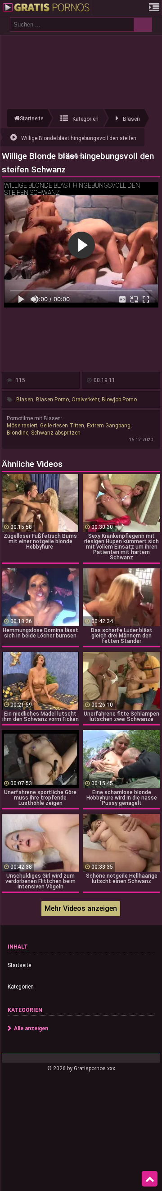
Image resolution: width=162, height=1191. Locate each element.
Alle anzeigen (31, 1028)
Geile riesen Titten (62, 425)
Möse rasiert (22, 425)
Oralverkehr (85, 399)
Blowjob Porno (119, 399)
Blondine (17, 433)
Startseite (19, 965)
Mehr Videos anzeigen (81, 908)
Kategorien (21, 987)
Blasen (24, 399)
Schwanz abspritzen (56, 433)
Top (150, 1178)
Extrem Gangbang (108, 425)
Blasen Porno (52, 399)
